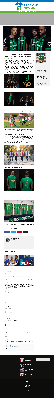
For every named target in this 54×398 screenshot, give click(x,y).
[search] (48, 359)
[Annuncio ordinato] (11, 276)
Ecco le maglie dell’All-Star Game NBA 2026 (28, 360)
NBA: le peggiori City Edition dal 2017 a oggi (28, 365)
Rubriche (34, 11)
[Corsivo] (9, 276)
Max (12, 346)
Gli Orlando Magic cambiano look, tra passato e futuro (28, 374)
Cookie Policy (31, 389)
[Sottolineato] (10, 276)
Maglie (19, 11)
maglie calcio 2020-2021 (10, 228)
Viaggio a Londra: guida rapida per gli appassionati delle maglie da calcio (42, 73)
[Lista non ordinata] (12, 276)
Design (26, 11)
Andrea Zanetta (8, 58)
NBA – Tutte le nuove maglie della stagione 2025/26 (28, 370)
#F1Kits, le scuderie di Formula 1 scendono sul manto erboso (41, 83)
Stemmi (30, 11)
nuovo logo (6, 69)
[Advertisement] (27, 18)
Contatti (8, 0)
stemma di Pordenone (15, 137)
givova (6, 228)
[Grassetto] (7, 276)
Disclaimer (24, 389)
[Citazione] (13, 276)
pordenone (15, 228)
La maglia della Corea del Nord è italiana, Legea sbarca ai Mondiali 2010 (42, 79)
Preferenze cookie (7, 358)
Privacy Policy (38, 389)
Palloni (23, 11)
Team (5, 0)
